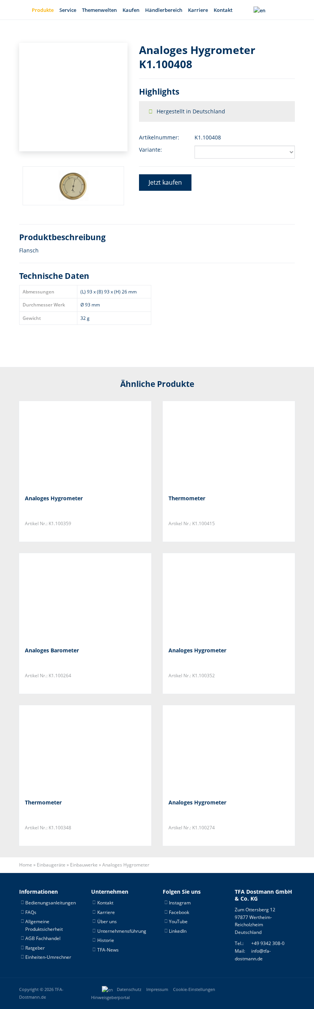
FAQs (30, 912)
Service (67, 10)
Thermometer (186, 498)
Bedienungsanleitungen (50, 902)
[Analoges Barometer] (63, 597)
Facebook (179, 912)
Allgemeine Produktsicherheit (44, 925)
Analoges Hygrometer (54, 498)
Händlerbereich (163, 10)
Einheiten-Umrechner (48, 957)
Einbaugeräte (51, 865)
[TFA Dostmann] (269, 989)
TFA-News (108, 950)
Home (25, 865)
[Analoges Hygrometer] (63, 445)
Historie (105, 940)
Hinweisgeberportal (110, 997)
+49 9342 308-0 (268, 943)
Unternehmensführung (121, 931)
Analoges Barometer (52, 650)
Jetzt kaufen (165, 182)
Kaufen (131, 10)
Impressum (157, 989)
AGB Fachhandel (43, 938)
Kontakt (223, 10)
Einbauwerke (84, 865)
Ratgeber (35, 948)
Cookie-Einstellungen (194, 989)
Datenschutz (129, 989)
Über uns (107, 921)
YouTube (178, 921)
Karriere (198, 10)
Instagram (180, 902)
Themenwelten (99, 10)
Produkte (43, 10)
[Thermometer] (206, 445)
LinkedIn (177, 931)
